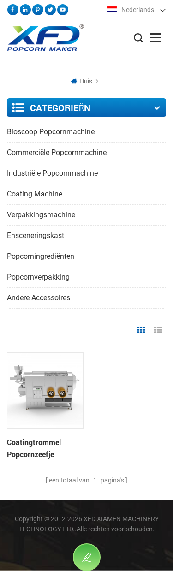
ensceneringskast (35, 235)
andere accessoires (38, 297)
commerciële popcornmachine (57, 152)
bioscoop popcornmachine (51, 131)
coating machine (34, 194)
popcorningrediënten (40, 256)
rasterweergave (141, 330)
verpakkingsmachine (41, 214)
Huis (85, 81)
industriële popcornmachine (52, 173)
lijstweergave (158, 330)
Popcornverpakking (38, 277)
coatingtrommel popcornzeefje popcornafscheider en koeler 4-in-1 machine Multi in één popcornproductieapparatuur (45, 448)
